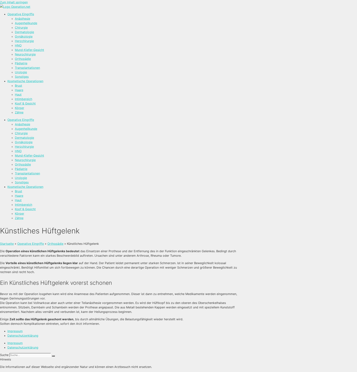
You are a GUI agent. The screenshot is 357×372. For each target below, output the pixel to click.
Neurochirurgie (25, 54)
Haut (18, 94)
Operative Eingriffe (20, 14)
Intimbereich (23, 99)
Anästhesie (22, 18)
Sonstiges (22, 76)
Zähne (19, 112)
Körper (19, 108)
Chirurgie (21, 27)
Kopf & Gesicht (25, 103)
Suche (4, 355)
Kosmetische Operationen (25, 81)
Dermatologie (24, 32)
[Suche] (53, 356)
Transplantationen (27, 68)
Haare (19, 90)
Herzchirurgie (24, 41)
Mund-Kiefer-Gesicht (29, 50)
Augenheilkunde (26, 23)
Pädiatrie (21, 63)
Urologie (21, 72)
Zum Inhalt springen (14, 2)
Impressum (15, 331)
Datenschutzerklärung (22, 335)
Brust (18, 85)
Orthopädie (23, 59)
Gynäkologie (24, 36)
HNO (18, 45)
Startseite (7, 244)
